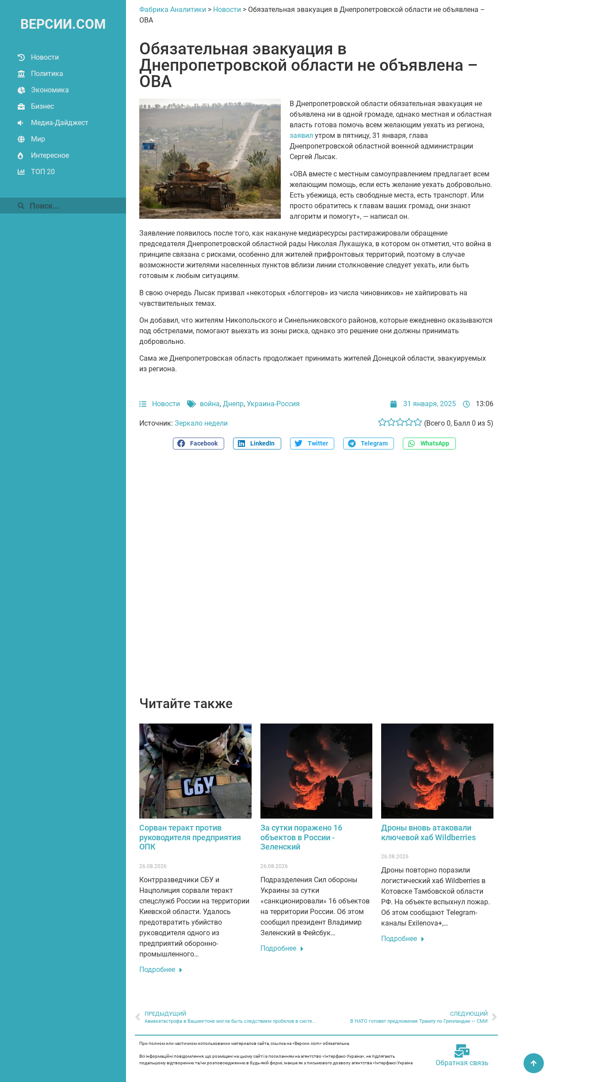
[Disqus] (316, 577)
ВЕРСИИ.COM (63, 24)
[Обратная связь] (462, 1051)
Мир (38, 139)
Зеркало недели (201, 423)
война (210, 404)
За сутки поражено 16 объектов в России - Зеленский (301, 837)
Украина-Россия (273, 404)
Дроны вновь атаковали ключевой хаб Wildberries (428, 832)
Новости (45, 57)
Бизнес (42, 106)
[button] (198, 444)
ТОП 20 (43, 172)
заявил (301, 135)
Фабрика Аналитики (172, 9)
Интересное (50, 155)
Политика (47, 73)
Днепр (233, 404)
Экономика (50, 90)
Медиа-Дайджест (59, 122)
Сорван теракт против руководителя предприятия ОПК (190, 837)
